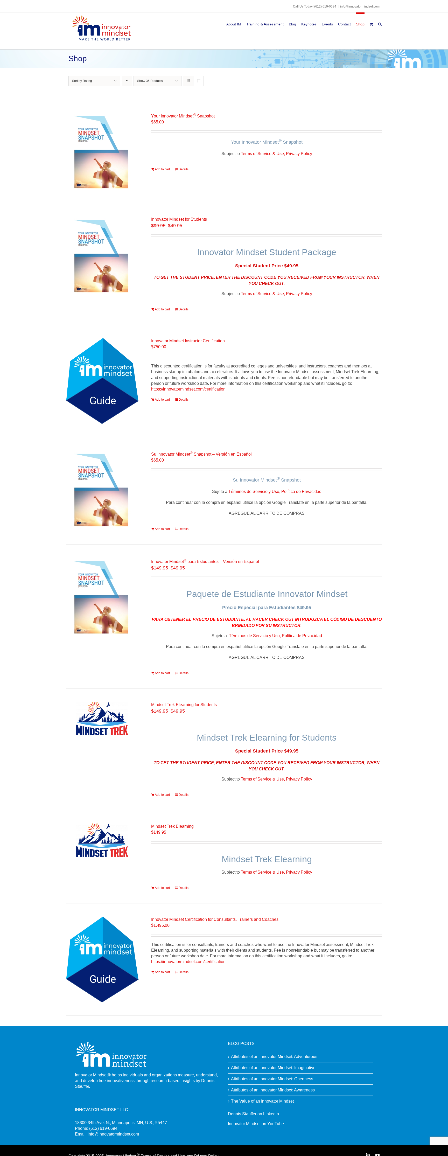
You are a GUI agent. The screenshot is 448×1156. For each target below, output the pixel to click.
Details (183, 169)
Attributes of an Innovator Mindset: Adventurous (274, 1056)
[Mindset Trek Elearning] (102, 840)
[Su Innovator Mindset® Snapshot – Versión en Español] (102, 489)
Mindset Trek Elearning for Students (184, 704)
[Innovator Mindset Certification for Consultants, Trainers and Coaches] (102, 959)
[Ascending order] (127, 81)
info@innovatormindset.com (360, 6)
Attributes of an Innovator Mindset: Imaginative (273, 1068)
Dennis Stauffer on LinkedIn (253, 1114)
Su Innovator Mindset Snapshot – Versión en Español (201, 454)
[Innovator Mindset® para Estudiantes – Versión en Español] (102, 596)
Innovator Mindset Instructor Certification (188, 341)
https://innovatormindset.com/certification (188, 389)
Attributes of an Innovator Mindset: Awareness (273, 1090)
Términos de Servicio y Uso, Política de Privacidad (274, 491)
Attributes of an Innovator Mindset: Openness (272, 1079)
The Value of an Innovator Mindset (262, 1101)
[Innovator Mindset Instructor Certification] (102, 381)
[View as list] (198, 81)
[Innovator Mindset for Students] (102, 255)
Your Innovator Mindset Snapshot (183, 116)
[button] (380, 23)
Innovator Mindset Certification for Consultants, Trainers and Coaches (214, 919)
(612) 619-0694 (325, 6)
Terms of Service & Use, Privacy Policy (276, 153)
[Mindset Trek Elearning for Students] (102, 718)
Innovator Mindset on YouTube (256, 1124)
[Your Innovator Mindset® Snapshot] (102, 151)
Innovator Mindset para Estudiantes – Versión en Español (205, 561)
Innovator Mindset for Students (179, 219)
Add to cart (162, 169)
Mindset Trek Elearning (172, 826)
